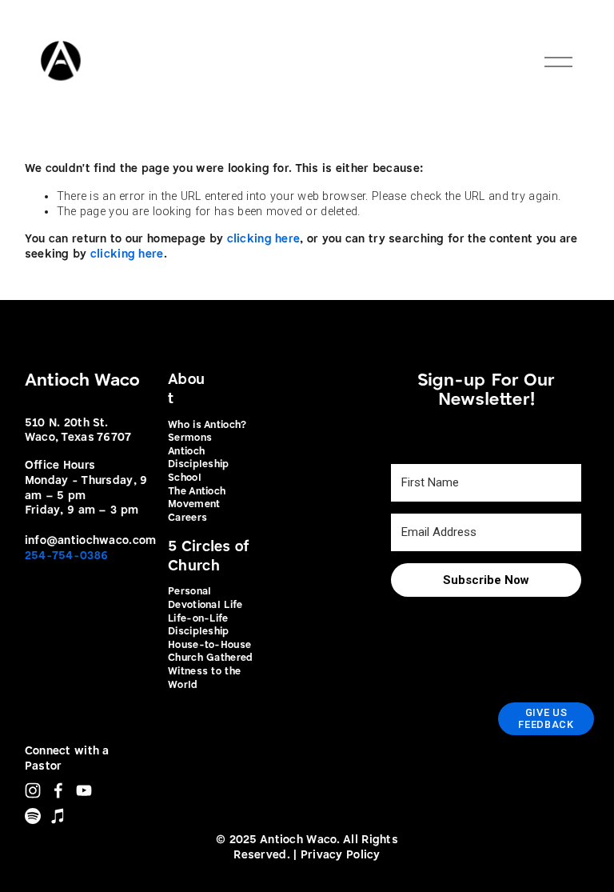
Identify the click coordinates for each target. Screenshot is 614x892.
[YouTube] (84, 790)
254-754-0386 (66, 556)
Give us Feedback (545, 718)
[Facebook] (58, 790)
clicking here (264, 239)
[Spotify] (33, 816)
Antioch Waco (82, 381)
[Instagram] (33, 790)
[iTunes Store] (58, 816)
